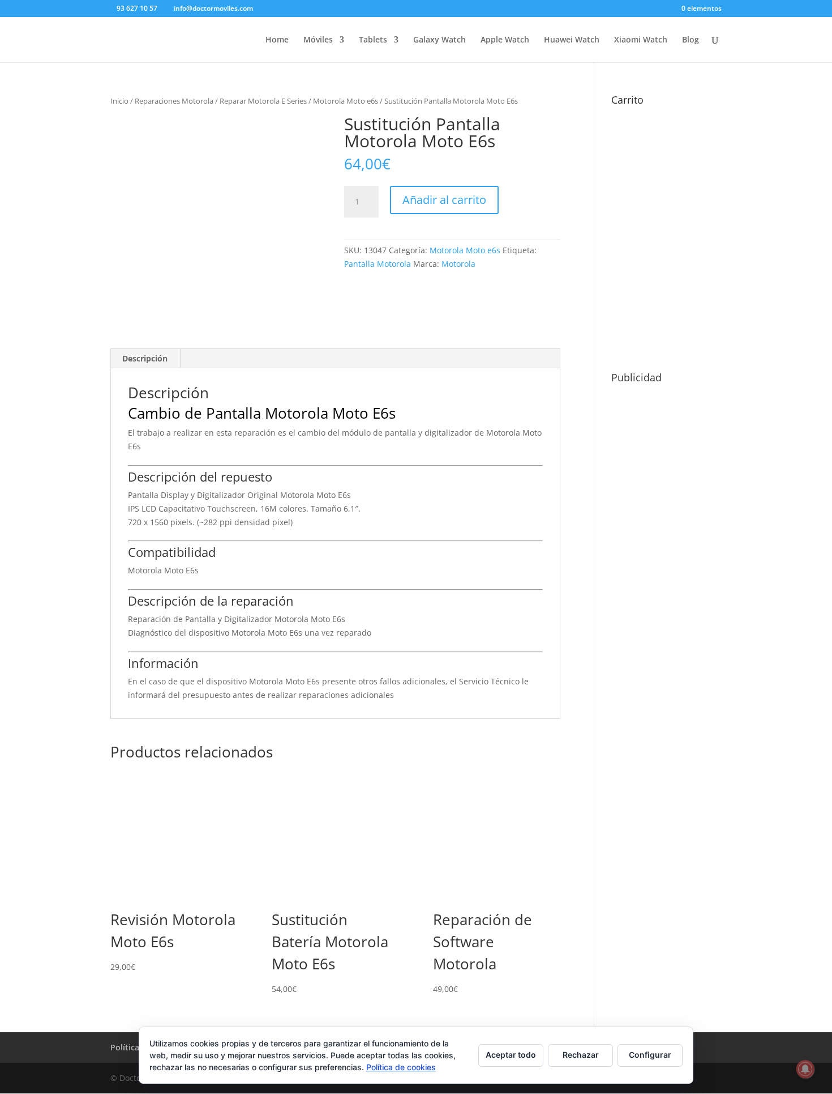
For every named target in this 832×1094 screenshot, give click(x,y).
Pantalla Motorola (377, 263)
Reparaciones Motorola (174, 101)
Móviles (318, 40)
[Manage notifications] (805, 1069)
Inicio (119, 101)
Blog (690, 40)
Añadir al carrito (444, 199)
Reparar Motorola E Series (263, 101)
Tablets (373, 40)
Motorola (458, 263)
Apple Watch (505, 40)
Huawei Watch (571, 40)
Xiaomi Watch (640, 40)
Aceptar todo (511, 1054)
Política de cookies (401, 1067)
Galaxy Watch (439, 40)
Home (277, 40)
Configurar (650, 1054)
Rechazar (581, 1054)
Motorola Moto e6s (345, 101)
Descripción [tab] (145, 358)
